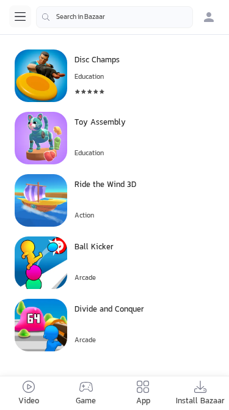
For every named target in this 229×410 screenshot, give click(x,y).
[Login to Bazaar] (209, 17)
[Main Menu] (20, 16)
